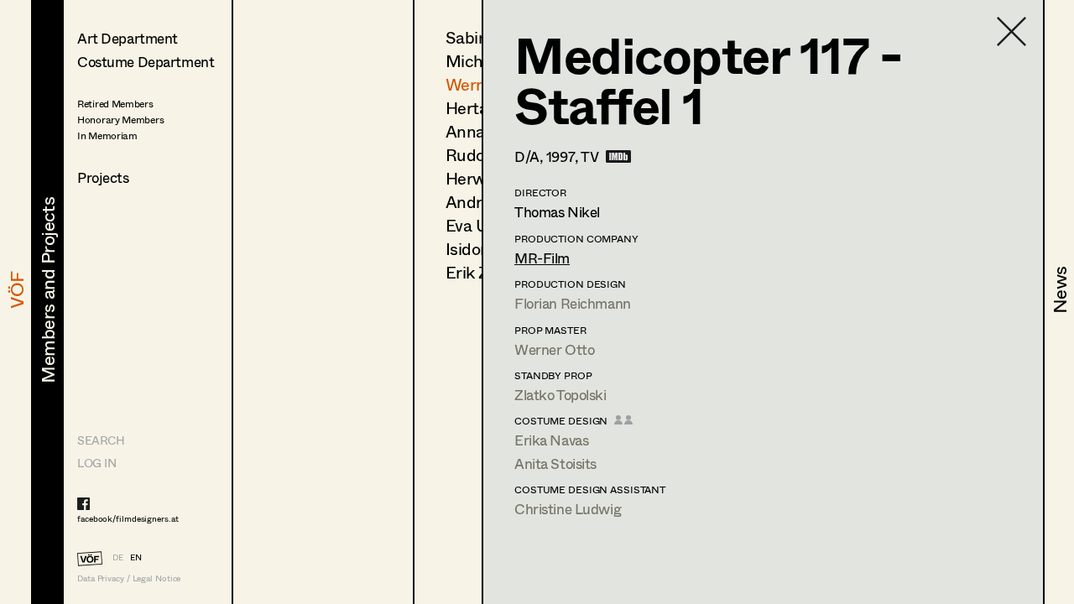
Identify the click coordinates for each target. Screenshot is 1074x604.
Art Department (127, 38)
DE (117, 557)
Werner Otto (554, 349)
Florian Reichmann (572, 303)
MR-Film (542, 258)
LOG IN (96, 462)
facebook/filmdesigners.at (128, 518)
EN (136, 557)
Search (100, 440)
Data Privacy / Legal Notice (128, 578)
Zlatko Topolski (560, 394)
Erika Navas (551, 440)
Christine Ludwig (567, 508)
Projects (103, 177)
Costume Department (145, 61)
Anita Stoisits (555, 463)
